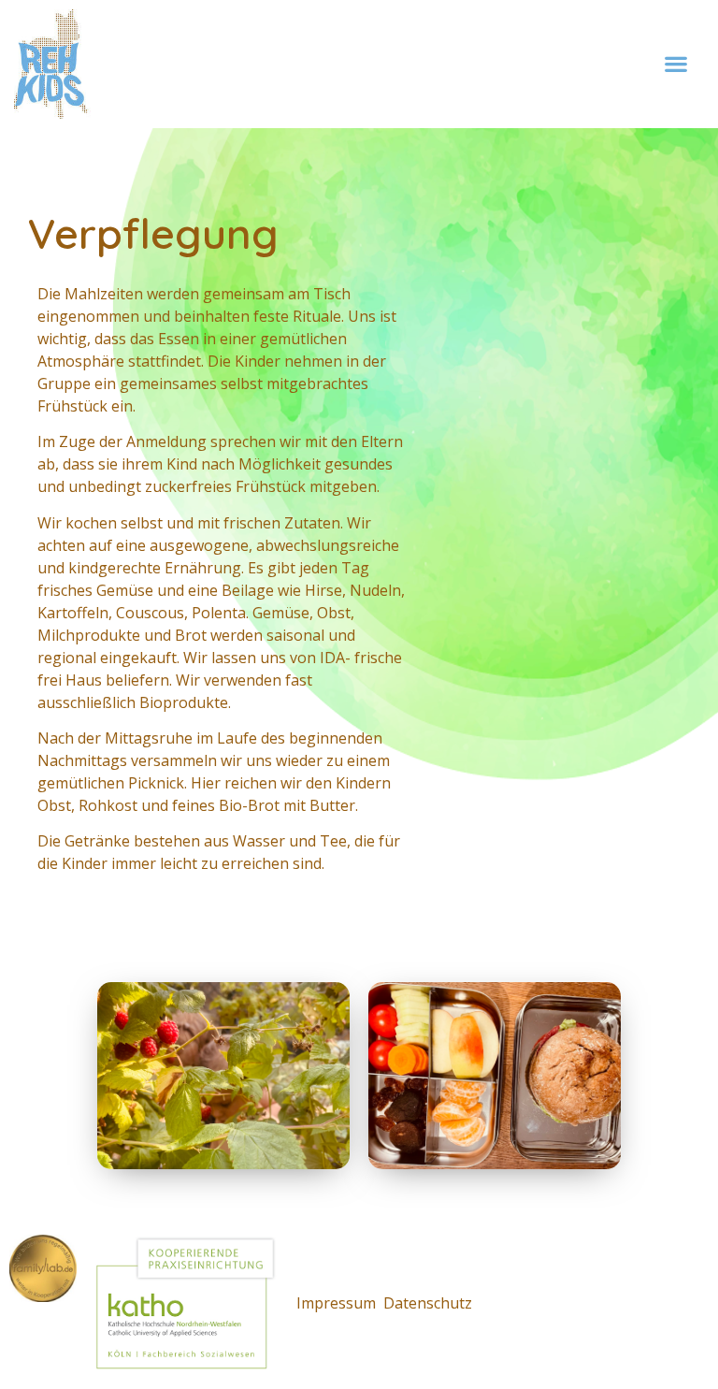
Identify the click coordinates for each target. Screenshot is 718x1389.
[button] (676, 64)
